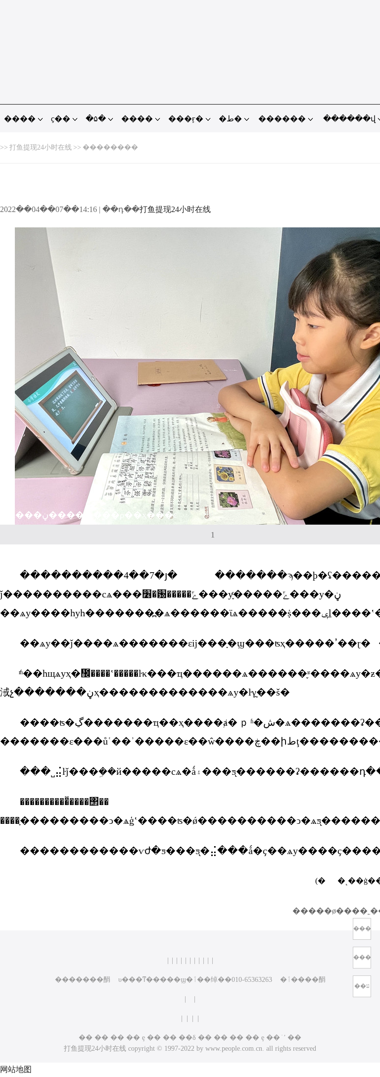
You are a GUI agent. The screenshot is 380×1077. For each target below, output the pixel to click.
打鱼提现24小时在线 (40, 147)
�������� (110, 147)
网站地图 (16, 1069)
